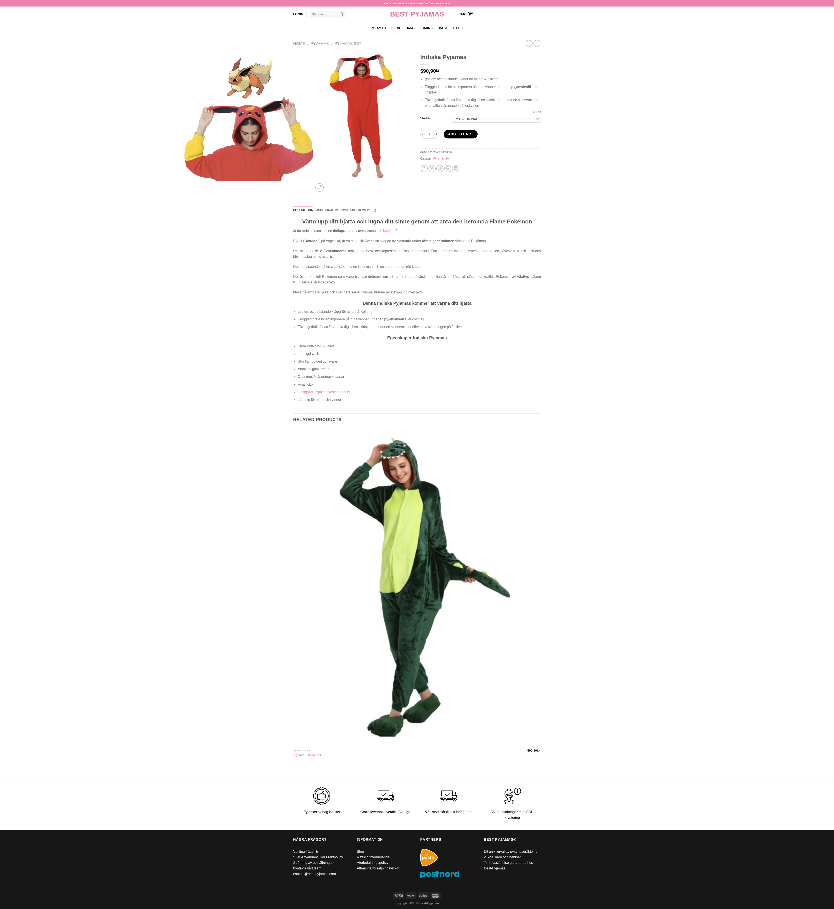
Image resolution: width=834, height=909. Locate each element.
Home (299, 43)
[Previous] (295, 773)
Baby (443, 28)
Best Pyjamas (417, 14)
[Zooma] (319, 187)
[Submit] (341, 14)
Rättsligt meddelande (373, 857)
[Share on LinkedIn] (455, 168)
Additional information (335, 210)
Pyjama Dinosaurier (307, 755)
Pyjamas (378, 28)
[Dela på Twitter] (432, 168)
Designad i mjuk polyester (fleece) (324, 392)
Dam (409, 28)
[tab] (303, 210)
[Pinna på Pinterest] (447, 168)
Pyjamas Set (347, 43)
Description (303, 210)
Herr (395, 28)
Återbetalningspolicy (372, 862)
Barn (426, 28)
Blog (360, 851)
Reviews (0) (367, 210)
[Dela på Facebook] (424, 168)
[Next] (330, 185)
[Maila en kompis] (439, 168)
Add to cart (460, 134)
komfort (388, 231)
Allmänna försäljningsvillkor (378, 868)
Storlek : (426, 118)
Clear (537, 112)
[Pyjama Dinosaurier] (417, 587)
